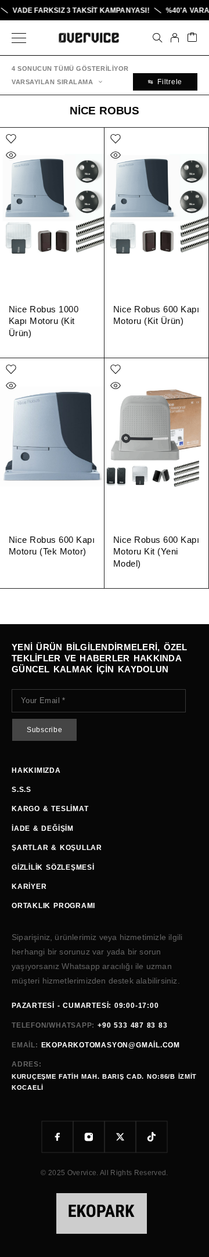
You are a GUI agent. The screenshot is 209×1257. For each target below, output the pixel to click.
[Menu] (19, 37)
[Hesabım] (175, 38)
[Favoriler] (11, 139)
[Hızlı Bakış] (11, 155)
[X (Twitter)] (120, 1136)
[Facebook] (57, 1136)
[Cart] (192, 38)
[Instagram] (89, 1136)
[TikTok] (151, 1136)
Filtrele (169, 82)
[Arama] (157, 38)
